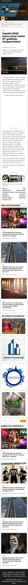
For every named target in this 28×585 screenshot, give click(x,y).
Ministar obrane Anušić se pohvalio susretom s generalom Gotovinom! (20, 193)
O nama (5, 572)
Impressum (16, 574)
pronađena (5, 185)
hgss (6, 184)
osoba (15, 184)
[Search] (26, 18)
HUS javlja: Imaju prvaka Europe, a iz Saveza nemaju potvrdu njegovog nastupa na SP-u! (13, 489)
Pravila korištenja (20, 572)
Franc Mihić (12, 310)
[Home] (3, 19)
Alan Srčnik (13, 47)
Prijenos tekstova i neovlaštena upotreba (14, 576)
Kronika (4, 555)
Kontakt (23, 574)
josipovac (11, 184)
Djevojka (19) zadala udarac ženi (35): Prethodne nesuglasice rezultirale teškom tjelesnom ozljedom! (12, 560)
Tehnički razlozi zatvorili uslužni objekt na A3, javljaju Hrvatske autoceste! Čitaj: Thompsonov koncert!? (12, 269)
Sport (3, 485)
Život (3, 30)
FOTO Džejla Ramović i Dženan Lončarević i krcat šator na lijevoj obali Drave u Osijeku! (13, 234)
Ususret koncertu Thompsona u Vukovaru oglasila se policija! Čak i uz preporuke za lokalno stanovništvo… (13, 305)
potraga (20, 184)
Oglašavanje (11, 572)
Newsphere (20, 581)
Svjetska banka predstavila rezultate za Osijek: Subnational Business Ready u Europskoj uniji (8, 194)
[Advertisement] (14, 112)
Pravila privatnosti (7, 574)
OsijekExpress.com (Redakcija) (18, 493)
